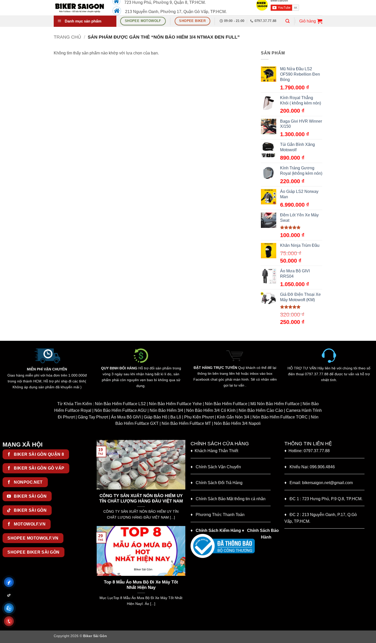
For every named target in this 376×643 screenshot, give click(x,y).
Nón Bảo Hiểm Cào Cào (261, 410)
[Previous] (99, 482)
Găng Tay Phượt (93, 417)
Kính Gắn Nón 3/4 (233, 417)
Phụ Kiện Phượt (199, 417)
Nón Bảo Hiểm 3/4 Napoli (237, 423)
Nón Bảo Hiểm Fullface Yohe (175, 404)
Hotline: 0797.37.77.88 (307, 451)
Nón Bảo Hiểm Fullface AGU (120, 410)
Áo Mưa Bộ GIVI (126, 417)
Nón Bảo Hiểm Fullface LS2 (120, 404)
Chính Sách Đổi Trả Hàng (219, 483)
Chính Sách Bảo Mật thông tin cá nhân (228, 499)
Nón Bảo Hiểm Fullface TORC (280, 417)
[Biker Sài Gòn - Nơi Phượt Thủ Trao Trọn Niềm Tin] (79, 7)
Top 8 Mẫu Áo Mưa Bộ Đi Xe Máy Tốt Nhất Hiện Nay (141, 585)
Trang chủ (67, 37)
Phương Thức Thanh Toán (220, 514)
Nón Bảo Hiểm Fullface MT (186, 423)
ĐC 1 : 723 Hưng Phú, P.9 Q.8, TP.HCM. (323, 499)
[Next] (182, 482)
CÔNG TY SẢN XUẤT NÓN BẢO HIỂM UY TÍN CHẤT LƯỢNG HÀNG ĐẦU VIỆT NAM (107, 498)
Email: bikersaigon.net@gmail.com (318, 483)
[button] (287, 21)
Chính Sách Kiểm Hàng (218, 530)
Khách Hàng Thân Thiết (214, 451)
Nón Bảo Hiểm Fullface (226, 404)
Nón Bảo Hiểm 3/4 (166, 410)
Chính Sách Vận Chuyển (216, 467)
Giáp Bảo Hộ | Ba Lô (162, 417)
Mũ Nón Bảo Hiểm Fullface (275, 404)
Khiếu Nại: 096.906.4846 (309, 467)
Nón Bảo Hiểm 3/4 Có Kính (211, 410)
